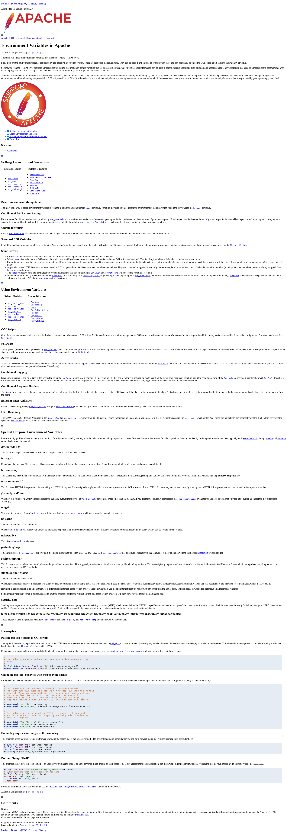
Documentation (33, 38)
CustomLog (36, 305)
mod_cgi (12, 306)
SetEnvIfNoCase (38, 191)
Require (35, 302)
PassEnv (34, 180)
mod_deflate (89, 499)
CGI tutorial (7, 338)
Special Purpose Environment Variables (28, 136)
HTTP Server (17, 38)
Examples (14, 139)
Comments (12, 150)
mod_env (12, 181)
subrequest (57, 275)
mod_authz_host (16, 303)
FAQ (24, 3)
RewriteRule (36, 183)
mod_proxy (50, 620)
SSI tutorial (83, 352)
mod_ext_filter (16, 309)
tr (42, 52)
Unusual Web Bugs (30, 646)
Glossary (33, 3)
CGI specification (238, 245)
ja (33, 52)
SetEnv (33, 185)
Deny (33, 307)
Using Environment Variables (23, 134)
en (24, 52)
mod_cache (13, 179)
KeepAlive (19, 541)
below (10, 270)
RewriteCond (111, 273)
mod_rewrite (14, 184)
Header (34, 313)
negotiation (202, 553)
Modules (5, 3)
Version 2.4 (48, 38)
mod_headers (14, 311)
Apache (5, 38)
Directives (16, 3)
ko (38, 52)
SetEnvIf (34, 188)
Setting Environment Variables (23, 131)
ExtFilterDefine (40, 310)
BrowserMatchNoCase (40, 177)
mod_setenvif (15, 187)
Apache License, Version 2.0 (33, 825)
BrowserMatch (37, 175)
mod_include (14, 314)
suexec (17, 259)
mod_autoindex (142, 275)
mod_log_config (16, 317)
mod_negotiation (188, 499)
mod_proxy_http (88, 620)
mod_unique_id (15, 189)
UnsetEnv (34, 193)
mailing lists (82, 814)
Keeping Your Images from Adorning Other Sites (73, 786)
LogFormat (36, 315)
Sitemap (42, 3)
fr (28, 52)
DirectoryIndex (91, 275)
